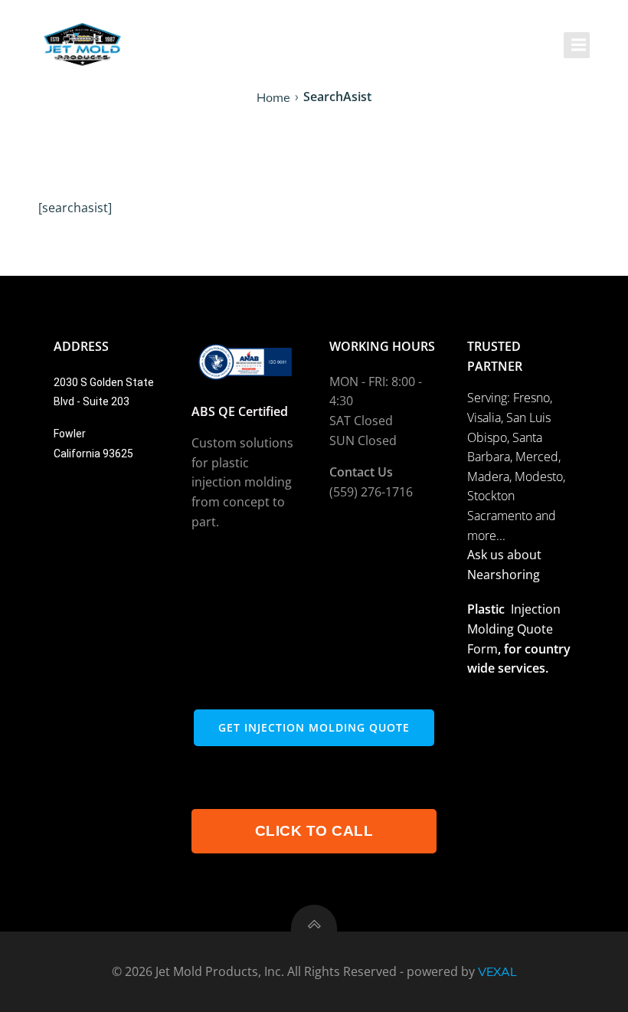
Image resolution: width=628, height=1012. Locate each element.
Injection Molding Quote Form (514, 629)
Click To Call (314, 831)
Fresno (531, 397)
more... (486, 535)
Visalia (484, 417)
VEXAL (497, 971)
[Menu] (577, 45)
